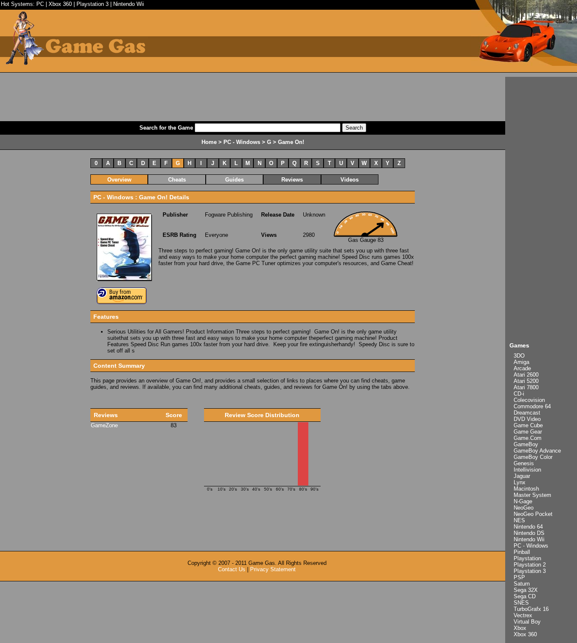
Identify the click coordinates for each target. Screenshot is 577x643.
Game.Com (528, 438)
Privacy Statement (273, 569)
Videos (349, 179)
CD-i (519, 394)
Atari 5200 (526, 381)
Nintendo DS (529, 533)
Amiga (521, 362)
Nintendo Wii (128, 4)
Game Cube (528, 425)
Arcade (522, 368)
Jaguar (522, 476)
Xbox (520, 628)
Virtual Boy (527, 622)
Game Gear (528, 432)
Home (209, 142)
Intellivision (527, 470)
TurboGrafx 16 (531, 609)
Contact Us (231, 569)
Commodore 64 (532, 406)
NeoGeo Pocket (533, 514)
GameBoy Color (533, 457)
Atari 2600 (526, 375)
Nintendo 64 (528, 527)
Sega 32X (526, 590)
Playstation (527, 558)
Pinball (522, 552)
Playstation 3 (92, 4)
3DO (519, 356)
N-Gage (523, 501)
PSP (519, 577)
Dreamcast (527, 413)
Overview (119, 179)
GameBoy (526, 444)
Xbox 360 (60, 4)
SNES (521, 603)
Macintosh (526, 489)
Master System (532, 495)
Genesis (524, 463)
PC (40, 4)
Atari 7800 (526, 387)
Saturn (522, 584)
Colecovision (529, 400)
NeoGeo (523, 508)
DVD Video (527, 419)
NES (519, 520)
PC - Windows (531, 546)
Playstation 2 (530, 565)
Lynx (519, 482)
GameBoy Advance (537, 451)
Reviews (292, 179)
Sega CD (525, 596)
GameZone (104, 425)
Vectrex (523, 615)
